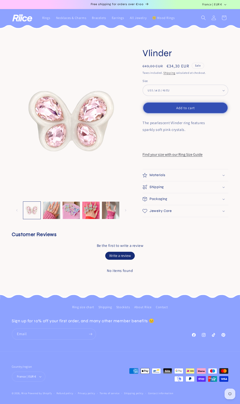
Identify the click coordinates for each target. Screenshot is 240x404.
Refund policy (64, 393)
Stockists (123, 307)
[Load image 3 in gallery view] (71, 210)
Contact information (160, 393)
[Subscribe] (90, 334)
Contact (162, 307)
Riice (24, 393)
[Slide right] (125, 210)
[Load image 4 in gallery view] (91, 210)
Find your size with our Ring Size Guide (172, 154)
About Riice (143, 307)
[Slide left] (17, 210)
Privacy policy (86, 393)
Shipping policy (133, 393)
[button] (203, 18)
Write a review (120, 255)
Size (145, 81)
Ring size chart (83, 307)
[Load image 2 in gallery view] (51, 210)
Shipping (169, 72)
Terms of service (109, 393)
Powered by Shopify (40, 393)
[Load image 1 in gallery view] (32, 210)
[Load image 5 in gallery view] (110, 210)
